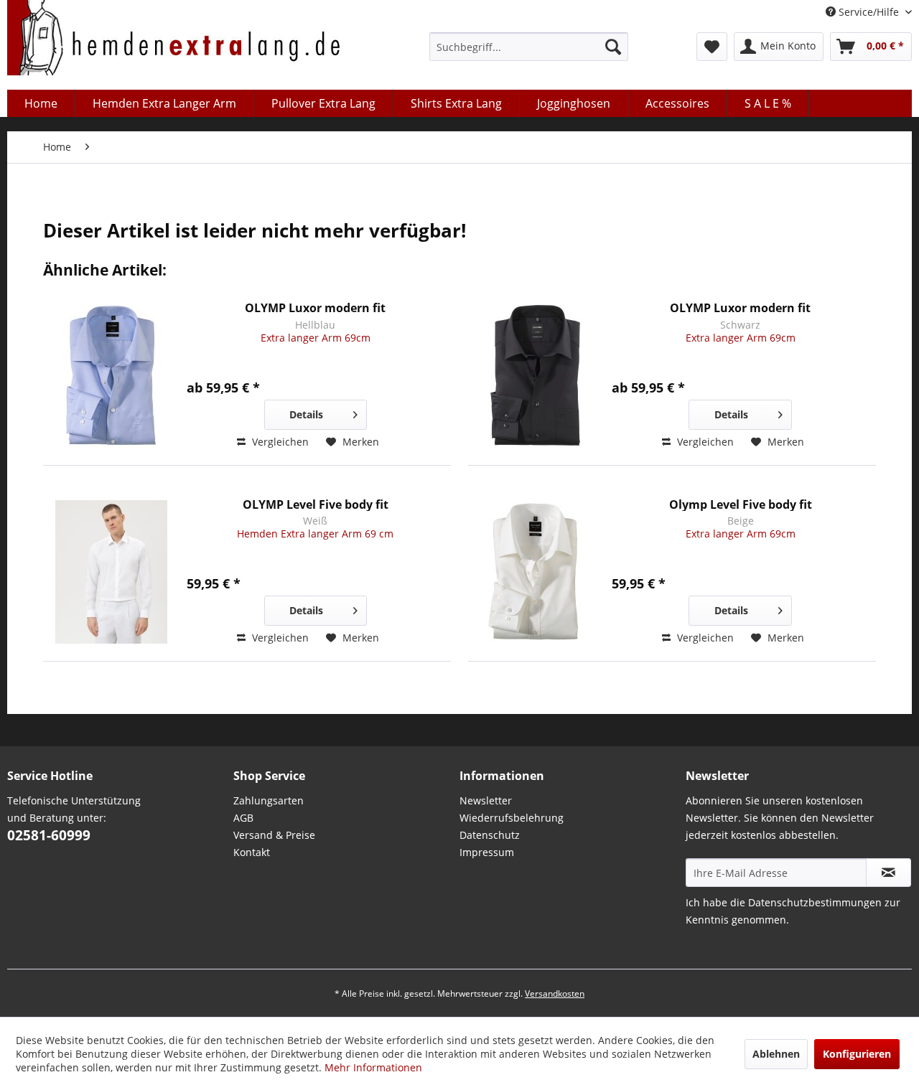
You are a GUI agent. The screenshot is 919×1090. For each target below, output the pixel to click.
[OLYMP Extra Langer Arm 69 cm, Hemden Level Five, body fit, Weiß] (111, 572)
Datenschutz (490, 835)
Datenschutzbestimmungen (815, 902)
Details (306, 414)
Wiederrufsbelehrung (512, 817)
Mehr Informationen (373, 1067)
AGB (243, 817)
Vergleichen (279, 441)
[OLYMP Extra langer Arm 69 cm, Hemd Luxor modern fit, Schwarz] (536, 376)
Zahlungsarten (268, 800)
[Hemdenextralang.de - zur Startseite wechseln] (174, 41)
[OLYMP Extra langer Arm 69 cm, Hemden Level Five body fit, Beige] (536, 572)
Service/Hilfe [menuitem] (869, 12)
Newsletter (486, 800)
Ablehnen (776, 1054)
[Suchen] (613, 46)
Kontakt (251, 852)
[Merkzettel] (711, 46)
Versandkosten (554, 993)
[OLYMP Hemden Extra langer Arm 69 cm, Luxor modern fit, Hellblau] (111, 376)
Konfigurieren (857, 1054)
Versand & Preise (274, 835)
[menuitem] (528, 46)
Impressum (487, 852)
